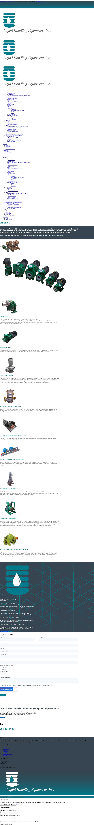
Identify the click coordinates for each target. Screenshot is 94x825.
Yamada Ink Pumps (12, 114)
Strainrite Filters (11, 141)
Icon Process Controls (13, 123)
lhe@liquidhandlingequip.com (6, 1)
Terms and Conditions (10, 149)
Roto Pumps (11, 104)
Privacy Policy (6, 755)
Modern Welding (12, 129)
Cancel (10, 824)
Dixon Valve (11, 136)
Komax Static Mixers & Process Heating (14, 134)
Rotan (9, 105)
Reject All (8, 804)
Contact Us (5, 150)
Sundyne (10, 108)
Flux (9, 96)
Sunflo (12, 113)
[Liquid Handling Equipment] (27, 34)
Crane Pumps (11, 94)
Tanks (7, 125)
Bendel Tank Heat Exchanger (14, 127)
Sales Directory (9, 152)
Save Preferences (4, 824)
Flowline (10, 121)
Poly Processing (11, 130)
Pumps (7, 92)
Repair (4, 142)
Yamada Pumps (11, 93)
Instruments (8, 120)
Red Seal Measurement (13, 124)
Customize (13, 804)
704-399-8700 (38, 1)
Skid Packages (14, 111)
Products (5, 90)
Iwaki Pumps (11, 99)
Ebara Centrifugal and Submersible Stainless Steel (19, 95)
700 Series (13, 119)
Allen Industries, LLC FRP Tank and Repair (18, 126)
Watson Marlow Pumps (13, 115)
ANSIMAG (13, 109)
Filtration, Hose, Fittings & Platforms (14, 135)
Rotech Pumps (11, 106)
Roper (9, 103)
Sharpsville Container (13, 131)
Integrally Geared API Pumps (17, 110)
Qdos (12, 118)
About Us (5, 144)
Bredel (12, 116)
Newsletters (8, 146)
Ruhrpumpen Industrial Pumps (15, 101)
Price (9, 100)
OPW (9, 139)
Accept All (3, 804)
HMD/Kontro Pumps (12, 98)
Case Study (8, 147)
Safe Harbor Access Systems (14, 140)
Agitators (7, 132)
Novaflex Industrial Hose (13, 137)
